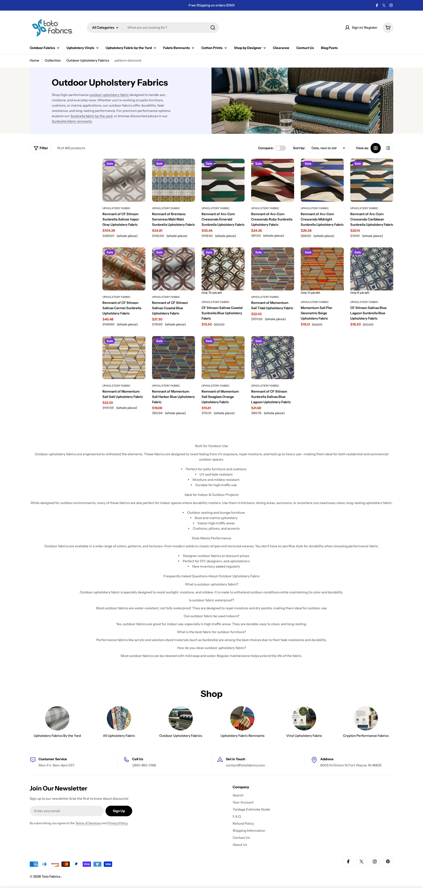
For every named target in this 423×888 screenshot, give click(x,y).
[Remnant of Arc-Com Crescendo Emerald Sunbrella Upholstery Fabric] (223, 180)
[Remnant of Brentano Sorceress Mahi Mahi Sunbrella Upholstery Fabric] (173, 180)
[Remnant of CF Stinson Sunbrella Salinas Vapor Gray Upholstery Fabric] (123, 180)
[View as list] (388, 148)
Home (34, 60)
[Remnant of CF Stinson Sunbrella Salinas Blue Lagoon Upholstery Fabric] (272, 357)
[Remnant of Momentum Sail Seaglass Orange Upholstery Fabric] (223, 357)
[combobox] (153, 27)
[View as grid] (375, 148)
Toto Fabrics (51, 876)
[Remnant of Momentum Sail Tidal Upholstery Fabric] (272, 268)
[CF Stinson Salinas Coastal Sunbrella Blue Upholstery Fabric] (223, 268)
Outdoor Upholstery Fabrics (87, 60)
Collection (53, 60)
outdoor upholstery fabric (109, 95)
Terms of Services (88, 823)
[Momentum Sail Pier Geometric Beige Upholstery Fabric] (322, 268)
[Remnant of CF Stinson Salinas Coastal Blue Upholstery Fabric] (173, 268)
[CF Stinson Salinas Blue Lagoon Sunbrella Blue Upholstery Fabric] (371, 268)
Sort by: (299, 148)
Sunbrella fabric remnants (72, 121)
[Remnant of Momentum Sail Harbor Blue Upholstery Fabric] (173, 357)
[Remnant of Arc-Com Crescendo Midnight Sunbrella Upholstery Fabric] (322, 180)
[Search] (212, 27)
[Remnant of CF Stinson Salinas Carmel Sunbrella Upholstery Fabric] (123, 268)
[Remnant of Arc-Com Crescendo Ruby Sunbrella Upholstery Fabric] (272, 180)
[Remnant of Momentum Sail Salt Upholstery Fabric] (123, 357)
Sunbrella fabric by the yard (91, 116)
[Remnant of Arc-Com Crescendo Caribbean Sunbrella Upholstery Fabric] (371, 180)
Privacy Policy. (118, 823)
